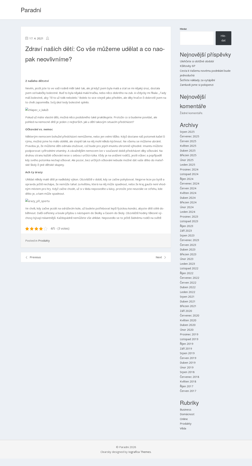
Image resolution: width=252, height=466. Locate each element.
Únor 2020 (187, 329)
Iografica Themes (139, 452)
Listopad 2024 (189, 174)
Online (184, 419)
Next (159, 257)
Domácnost (187, 414)
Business (185, 409)
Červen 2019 (188, 358)
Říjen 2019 (186, 343)
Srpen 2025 (187, 131)
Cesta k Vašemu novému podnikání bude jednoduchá (205, 73)
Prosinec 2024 (189, 169)
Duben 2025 (188, 150)
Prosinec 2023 (189, 216)
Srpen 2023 (187, 235)
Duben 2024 (188, 197)
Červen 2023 (188, 245)
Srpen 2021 (187, 296)
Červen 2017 (188, 391)
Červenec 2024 (189, 183)
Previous (35, 257)
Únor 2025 (187, 160)
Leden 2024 (187, 211)
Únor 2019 (187, 367)
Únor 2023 (187, 259)
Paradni (31, 9)
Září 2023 (186, 230)
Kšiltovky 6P (187, 66)
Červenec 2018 (189, 377)
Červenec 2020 (189, 315)
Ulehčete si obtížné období (197, 61)
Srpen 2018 (187, 372)
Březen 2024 (188, 202)
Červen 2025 (188, 141)
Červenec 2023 (189, 240)
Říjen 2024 (186, 179)
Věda (183, 428)
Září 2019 (186, 348)
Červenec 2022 (189, 277)
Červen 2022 (188, 282)
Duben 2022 (188, 287)
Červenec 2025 (189, 136)
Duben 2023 (188, 249)
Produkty (44, 240)
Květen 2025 (188, 146)
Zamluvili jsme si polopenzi (196, 85)
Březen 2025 (188, 155)
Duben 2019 (188, 362)
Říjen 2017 (186, 386)
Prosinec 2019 (189, 334)
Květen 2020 (188, 320)
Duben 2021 (188, 301)
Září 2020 (186, 311)
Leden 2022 (187, 292)
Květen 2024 (188, 193)
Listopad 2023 (189, 221)
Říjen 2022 (186, 273)
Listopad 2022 (189, 268)
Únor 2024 (187, 207)
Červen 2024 (188, 188)
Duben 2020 (188, 325)
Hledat (183, 29)
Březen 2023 (188, 254)
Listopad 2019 (189, 339)
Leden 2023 (187, 263)
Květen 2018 (188, 381)
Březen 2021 (188, 306)
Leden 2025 (187, 164)
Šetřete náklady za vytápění (197, 80)
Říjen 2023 (186, 226)
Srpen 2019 (187, 353)
